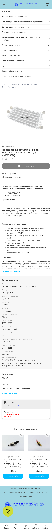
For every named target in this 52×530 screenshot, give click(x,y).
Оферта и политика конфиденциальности (26, 488)
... (41, 84)
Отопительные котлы (11, 45)
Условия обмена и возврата (38, 492)
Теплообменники (9, 87)
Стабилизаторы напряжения (14, 61)
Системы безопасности (12, 71)
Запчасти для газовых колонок (15, 27)
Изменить (22, 406)
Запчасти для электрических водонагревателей (22, 22)
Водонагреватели (9, 50)
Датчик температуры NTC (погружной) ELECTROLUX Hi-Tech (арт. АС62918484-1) (39, 463)
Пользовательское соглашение (15, 492)
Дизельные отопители (11, 55)
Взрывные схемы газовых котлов (16, 76)
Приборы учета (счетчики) (13, 66)
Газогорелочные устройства (14, 32)
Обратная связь (26, 496)
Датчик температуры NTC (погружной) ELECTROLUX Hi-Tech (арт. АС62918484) (13, 463)
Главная (5, 84)
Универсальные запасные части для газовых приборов (21, 38)
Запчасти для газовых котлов (24, 84)
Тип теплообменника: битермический (23, 240)
